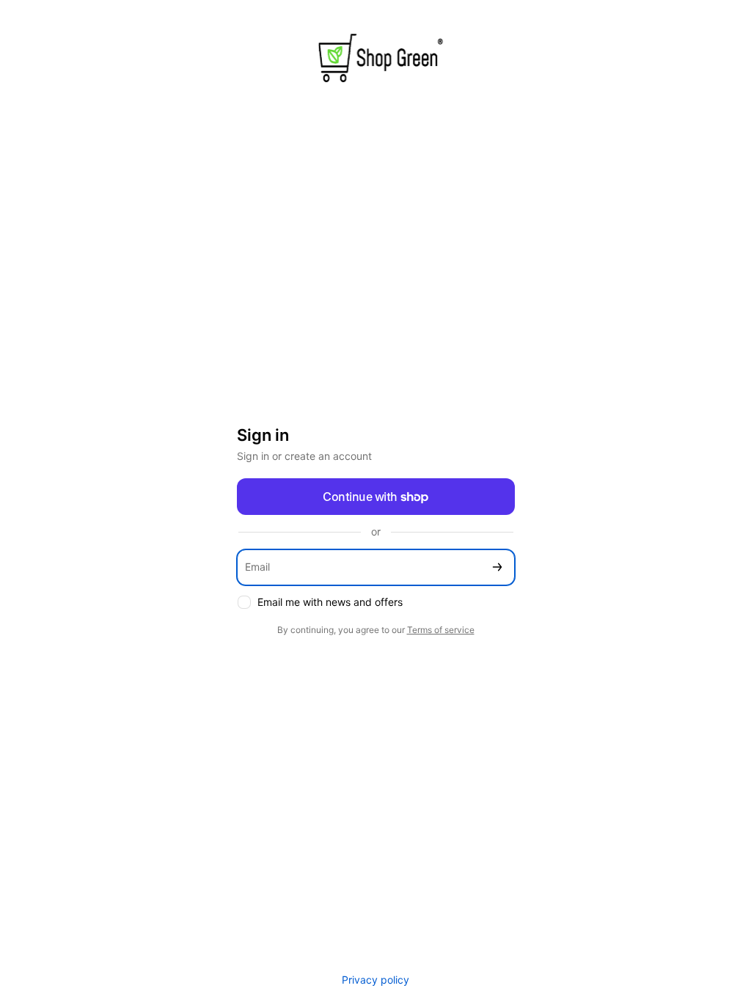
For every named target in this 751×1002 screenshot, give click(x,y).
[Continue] (497, 567)
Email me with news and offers (330, 602)
